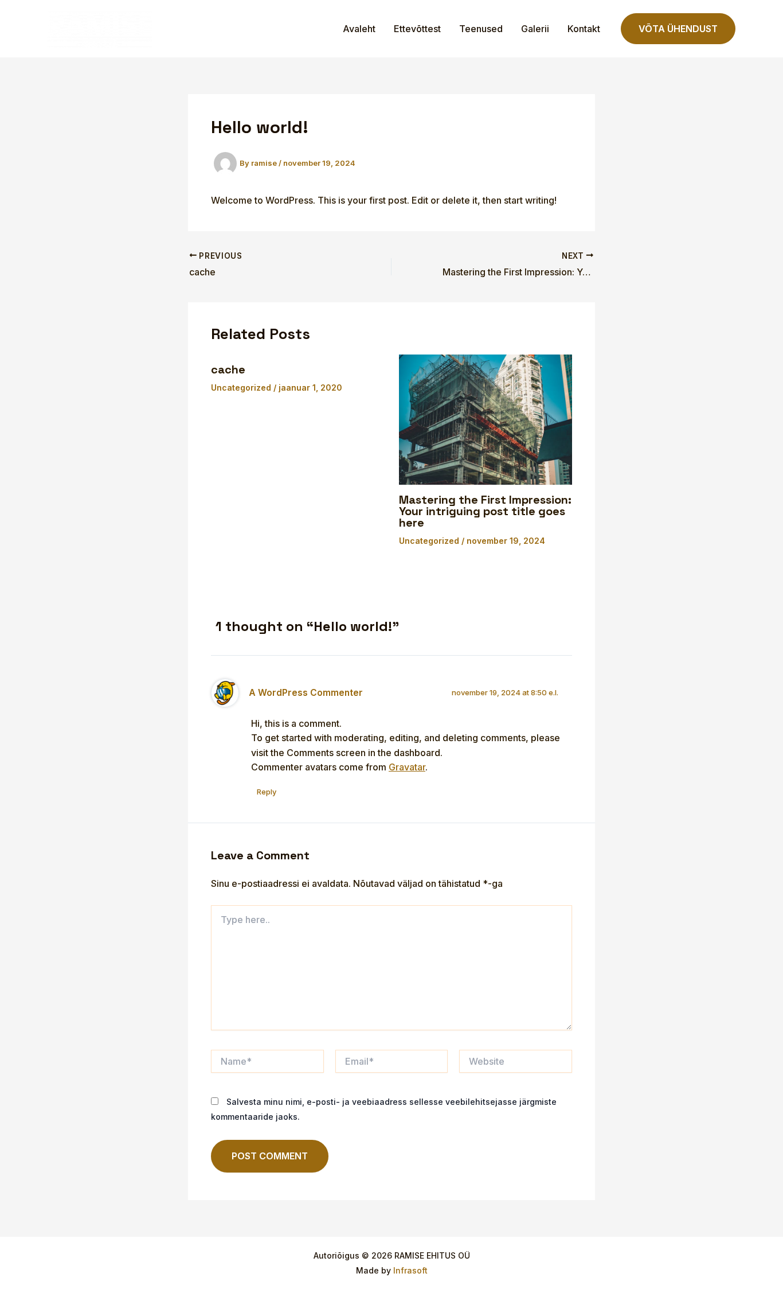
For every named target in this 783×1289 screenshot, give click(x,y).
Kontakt (583, 28)
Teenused (481, 28)
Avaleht (359, 28)
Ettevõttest (417, 28)
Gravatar (407, 767)
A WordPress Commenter (306, 692)
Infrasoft (410, 1270)
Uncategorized (241, 387)
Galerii (535, 28)
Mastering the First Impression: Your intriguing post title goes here (485, 511)
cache (228, 369)
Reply (266, 791)
